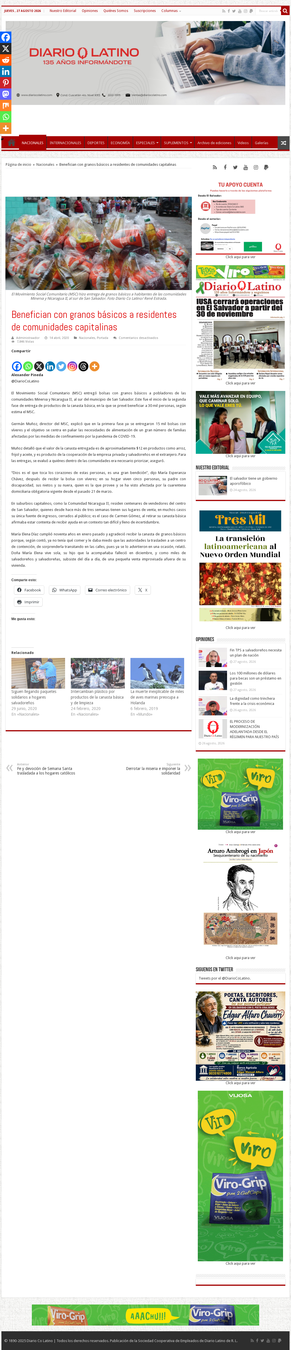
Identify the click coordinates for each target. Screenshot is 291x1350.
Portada (102, 338)
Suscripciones (145, 11)
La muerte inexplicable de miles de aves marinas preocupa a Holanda (157, 697)
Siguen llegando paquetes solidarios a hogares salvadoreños (33, 697)
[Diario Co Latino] (145, 62)
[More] (94, 363)
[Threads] (83, 363)
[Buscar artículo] (285, 11)
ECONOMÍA (120, 143)
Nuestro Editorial (63, 11)
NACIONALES (32, 143)
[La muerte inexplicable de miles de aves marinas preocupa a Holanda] (157, 673)
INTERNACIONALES (65, 143)
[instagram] (245, 11)
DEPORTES (96, 143)
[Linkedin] (50, 363)
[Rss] (224, 11)
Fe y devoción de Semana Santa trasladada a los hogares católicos (46, 769)
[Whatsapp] (28, 363)
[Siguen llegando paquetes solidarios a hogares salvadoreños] (38, 673)
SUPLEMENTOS (176, 143)
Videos (243, 143)
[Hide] (2, 139)
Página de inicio (18, 164)
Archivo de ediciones (214, 143)
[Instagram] (72, 363)
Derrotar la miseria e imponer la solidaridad (153, 769)
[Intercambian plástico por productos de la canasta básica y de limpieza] (97, 673)
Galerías (261, 143)
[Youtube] (240, 11)
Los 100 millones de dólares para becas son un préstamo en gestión (255, 678)
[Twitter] (234, 11)
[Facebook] (228, 11)
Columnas (169, 11)
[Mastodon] (5, 94)
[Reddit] (5, 60)
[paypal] (251, 11)
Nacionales (45, 164)
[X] (39, 363)
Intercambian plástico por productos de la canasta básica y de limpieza (97, 697)
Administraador (28, 338)
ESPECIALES (145, 143)
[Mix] (5, 105)
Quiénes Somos (115, 11)
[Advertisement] (145, 118)
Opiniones (90, 11)
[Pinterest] (5, 82)
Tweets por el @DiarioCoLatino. (225, 978)
